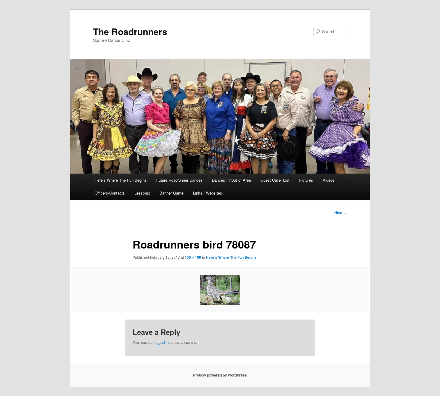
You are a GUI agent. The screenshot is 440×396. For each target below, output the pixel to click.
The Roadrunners (130, 31)
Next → (340, 212)
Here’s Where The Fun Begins (121, 180)
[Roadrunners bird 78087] (220, 290)
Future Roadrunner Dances (179, 180)
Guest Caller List (274, 180)
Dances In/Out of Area (231, 180)
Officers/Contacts (110, 193)
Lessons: (142, 193)
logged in (161, 342)
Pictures (306, 180)
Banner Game (171, 193)
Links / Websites (207, 193)
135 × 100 (193, 257)
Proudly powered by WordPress (220, 375)
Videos (329, 180)
